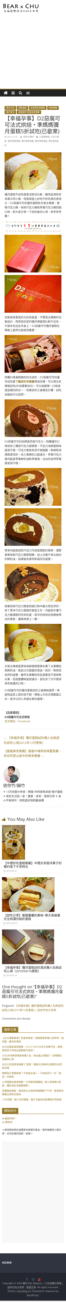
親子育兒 (10, 112)
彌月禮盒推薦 (14, 141)
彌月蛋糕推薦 (27, 141)
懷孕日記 (10, 107)
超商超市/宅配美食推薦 (28, 112)
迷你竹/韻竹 (29, 136)
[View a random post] (28, 93)
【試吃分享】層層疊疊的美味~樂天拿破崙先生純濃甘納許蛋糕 (32, 917)
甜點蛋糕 (22, 107)
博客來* (9, 1122)
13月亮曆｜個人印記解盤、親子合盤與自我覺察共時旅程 (32, 1099)
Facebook (24, 721)
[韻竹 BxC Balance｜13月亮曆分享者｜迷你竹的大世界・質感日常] (5, 93)
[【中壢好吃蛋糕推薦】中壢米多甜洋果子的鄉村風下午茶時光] (13, 827)
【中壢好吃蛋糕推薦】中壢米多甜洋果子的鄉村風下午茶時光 (33, 865)
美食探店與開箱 (38, 107)
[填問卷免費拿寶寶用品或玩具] (33, 226)
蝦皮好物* (10, 1118)
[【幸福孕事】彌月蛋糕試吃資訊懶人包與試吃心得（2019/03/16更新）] (28, 931)
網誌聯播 (7, 1262)
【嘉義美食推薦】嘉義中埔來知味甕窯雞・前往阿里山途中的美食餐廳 (33, 753)
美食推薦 (53, 107)
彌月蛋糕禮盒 (41, 141)
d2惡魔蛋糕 (44, 136)
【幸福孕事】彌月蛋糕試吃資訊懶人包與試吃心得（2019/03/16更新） (33, 969)
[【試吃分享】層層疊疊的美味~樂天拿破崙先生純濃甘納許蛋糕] (28, 879)
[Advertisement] (33, 54)
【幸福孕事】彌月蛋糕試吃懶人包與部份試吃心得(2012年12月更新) (31, 740)
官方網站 (10, 721)
